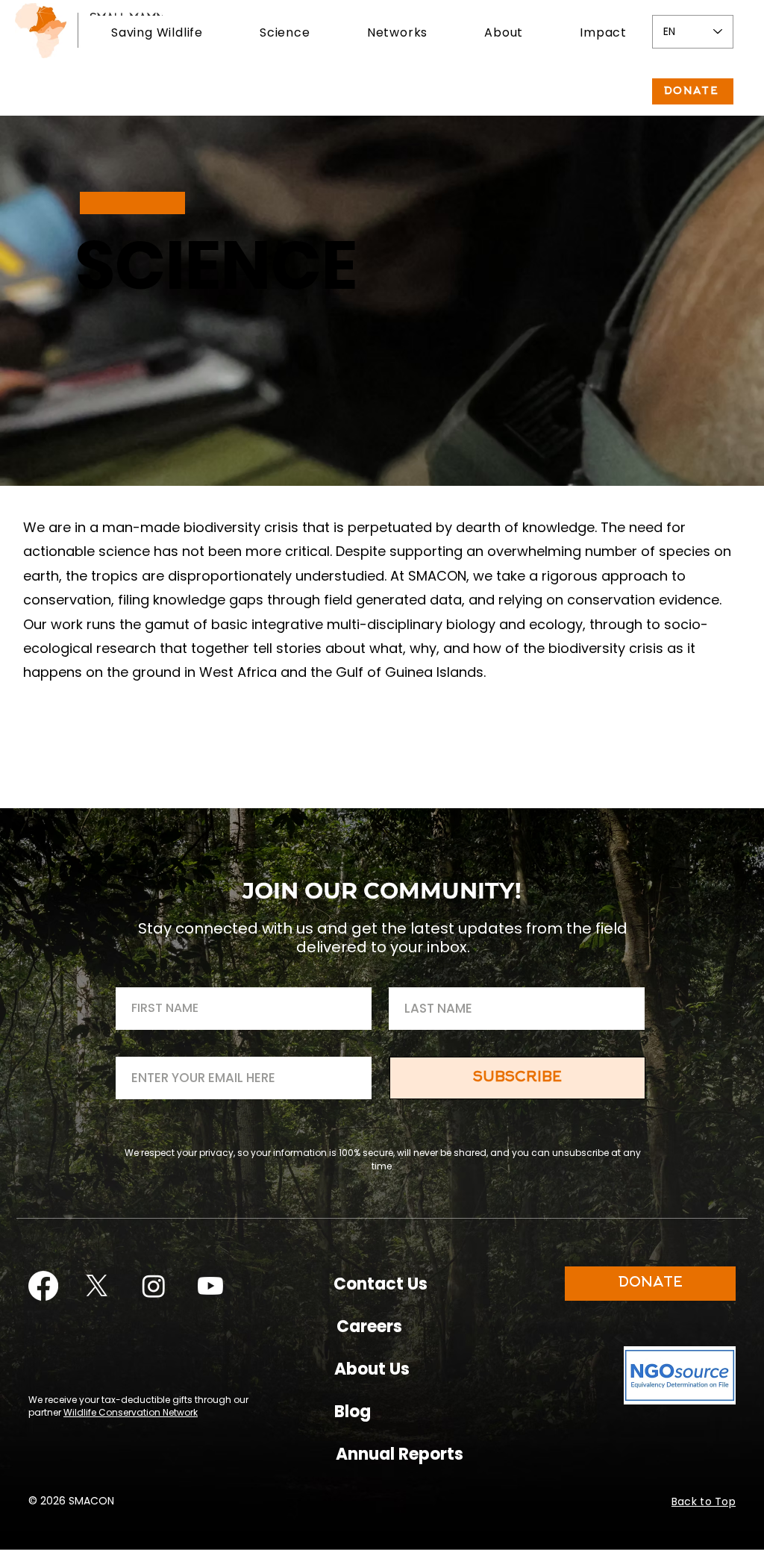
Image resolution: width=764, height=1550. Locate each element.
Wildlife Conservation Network (130, 1412)
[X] (97, 1286)
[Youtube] (210, 1286)
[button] (157, 32)
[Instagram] (154, 1286)
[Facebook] (43, 1286)
